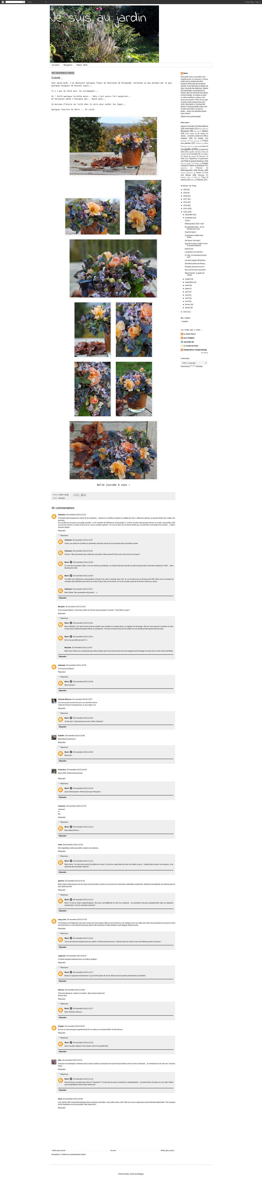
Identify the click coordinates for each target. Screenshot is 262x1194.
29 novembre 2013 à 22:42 (82, 648)
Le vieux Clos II (189, 334)
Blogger (141, 1174)
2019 (185, 193)
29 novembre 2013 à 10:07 (83, 589)
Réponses (64, 535)
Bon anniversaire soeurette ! (195, 270)
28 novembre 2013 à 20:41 (83, 623)
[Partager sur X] (79, 495)
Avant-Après (189, 129)
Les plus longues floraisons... (195, 260)
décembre (189, 215)
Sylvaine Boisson (65, 699)
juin (186, 292)
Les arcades (193, 154)
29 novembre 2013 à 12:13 (83, 861)
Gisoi (60, 1099)
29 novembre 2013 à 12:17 (83, 972)
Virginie (61, 1026)
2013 (185, 212)
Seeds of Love (202, 173)
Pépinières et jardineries (198, 159)
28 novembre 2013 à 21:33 (76, 806)
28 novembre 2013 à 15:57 (83, 540)
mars (187, 301)
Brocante (197, 131)
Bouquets (68, 65)
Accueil (55, 65)
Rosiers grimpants (187, 172)
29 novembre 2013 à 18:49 (73, 1099)
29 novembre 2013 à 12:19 (83, 1079)
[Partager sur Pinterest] (85, 495)
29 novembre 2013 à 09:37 (75, 1026)
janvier (188, 308)
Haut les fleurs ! (190, 232)
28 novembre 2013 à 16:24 (83, 551)
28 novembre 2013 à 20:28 (83, 562)
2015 (185, 205)
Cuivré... (188, 221)
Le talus (203, 152)
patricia (61, 881)
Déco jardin (195, 136)
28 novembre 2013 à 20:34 (83, 576)
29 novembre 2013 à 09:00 (75, 990)
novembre (189, 218)
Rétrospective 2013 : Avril (194, 224)
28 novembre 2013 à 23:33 (73, 845)
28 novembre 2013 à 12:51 (76, 515)
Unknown (61, 515)
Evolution (184, 141)
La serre (203, 146)
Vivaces (199, 180)
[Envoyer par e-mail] (74, 495)
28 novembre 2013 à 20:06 (75, 736)
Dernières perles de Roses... (195, 264)
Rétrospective (187, 170)
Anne (60, 845)
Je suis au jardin (98, 18)
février (187, 305)
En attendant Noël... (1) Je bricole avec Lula (194, 228)
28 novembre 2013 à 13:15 (76, 607)
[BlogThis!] (77, 495)
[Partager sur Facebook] (82, 495)
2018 (185, 196)
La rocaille (193, 146)
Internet (185, 146)
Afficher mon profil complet (190, 116)
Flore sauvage (194, 141)
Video (192, 180)
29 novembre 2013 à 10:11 (72, 1060)
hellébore (199, 143)
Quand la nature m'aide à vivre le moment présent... (196, 245)
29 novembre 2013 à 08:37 (76, 956)
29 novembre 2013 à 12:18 (83, 1043)
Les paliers (204, 154)
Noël (182, 159)
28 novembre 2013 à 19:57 (82, 699)
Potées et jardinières (197, 166)
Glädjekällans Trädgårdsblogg (195, 350)
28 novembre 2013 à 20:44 (83, 718)
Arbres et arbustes (187, 126)
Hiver (206, 143)
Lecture (183, 154)
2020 (185, 190)
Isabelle (61, 736)
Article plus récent (58, 1150)
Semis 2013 (81, 65)
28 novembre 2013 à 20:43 (83, 682)
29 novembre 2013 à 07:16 (75, 881)
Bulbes (205, 131)
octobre (188, 279)
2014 (185, 209)
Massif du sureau (190, 156)
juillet (187, 289)
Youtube (185, 321)
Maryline (61, 607)
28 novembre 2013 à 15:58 (76, 665)
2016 (185, 202)
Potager (196, 163)
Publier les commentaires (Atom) (74, 1154)
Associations (202, 126)
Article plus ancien (167, 1150)
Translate (199, 366)
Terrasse (201, 175)
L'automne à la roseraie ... (194, 252)
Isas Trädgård (189, 338)
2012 (185, 312)
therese (61, 990)
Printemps (199, 168)
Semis (188, 175)
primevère (184, 168)
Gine (60, 1060)
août (187, 285)
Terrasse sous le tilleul (189, 177)
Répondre (62, 531)
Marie (67, 562)
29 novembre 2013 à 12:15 (83, 900)
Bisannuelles (202, 128)
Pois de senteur (186, 163)
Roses (201, 170)
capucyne (62, 956)
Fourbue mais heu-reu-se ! (195, 267)
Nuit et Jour (189, 249)
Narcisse (202, 156)
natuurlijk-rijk (189, 342)
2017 (185, 199)
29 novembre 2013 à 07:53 (77, 920)
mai (186, 295)
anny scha (62, 920)
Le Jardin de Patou (191, 346)
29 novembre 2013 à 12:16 (83, 938)
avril (187, 298)
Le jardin (186, 149)
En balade (198, 138)
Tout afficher (204, 352)
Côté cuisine (189, 133)
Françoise (62, 770)
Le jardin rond (192, 152)
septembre (189, 282)
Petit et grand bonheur (194, 161)
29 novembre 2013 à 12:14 (83, 827)
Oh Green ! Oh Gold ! (192, 240)
